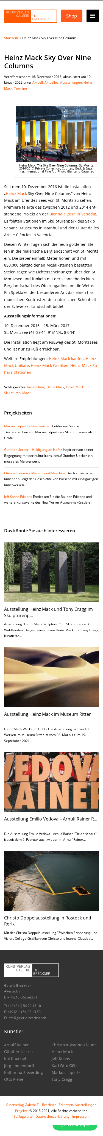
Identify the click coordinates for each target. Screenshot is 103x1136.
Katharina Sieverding (23, 1072)
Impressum (81, 1116)
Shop (71, 16)
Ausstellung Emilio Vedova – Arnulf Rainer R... (50, 819)
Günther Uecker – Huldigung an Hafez (33, 449)
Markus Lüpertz (66, 1072)
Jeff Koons (61, 1058)
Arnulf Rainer (16, 1044)
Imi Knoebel (15, 1058)
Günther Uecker (18, 1051)
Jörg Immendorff (19, 1065)
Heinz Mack (16, 193)
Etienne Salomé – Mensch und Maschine (35, 473)
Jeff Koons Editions (18, 496)
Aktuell (37, 82)
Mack (26, 392)
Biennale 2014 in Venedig (72, 214)
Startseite (11, 38)
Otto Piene (13, 1079)
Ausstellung (36, 387)
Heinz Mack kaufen (66, 358)
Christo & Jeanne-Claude (74, 1044)
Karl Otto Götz (64, 1065)
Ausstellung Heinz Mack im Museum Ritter (47, 714)
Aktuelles (51, 82)
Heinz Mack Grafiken (49, 365)
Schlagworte (23, 1116)
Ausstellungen (71, 82)
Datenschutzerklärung (52, 1116)
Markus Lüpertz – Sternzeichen (27, 426)
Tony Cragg (62, 1079)
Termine (20, 88)
